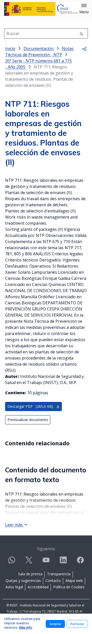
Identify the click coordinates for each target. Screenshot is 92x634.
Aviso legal (14, 586)
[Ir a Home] (41, 9)
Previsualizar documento (27, 419)
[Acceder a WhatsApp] (12, 562)
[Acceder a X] (29, 562)
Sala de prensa (30, 573)
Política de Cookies (69, 586)
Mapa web (74, 580)
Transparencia (59, 573)
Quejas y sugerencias (23, 580)
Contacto (53, 580)
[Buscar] (81, 33)
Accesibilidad (38, 586)
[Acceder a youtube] (46, 562)
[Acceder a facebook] (80, 562)
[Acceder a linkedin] (63, 562)
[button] (84, 9)
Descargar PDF (30, 406)
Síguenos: (46, 549)
